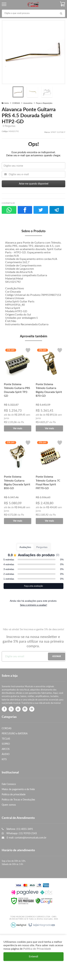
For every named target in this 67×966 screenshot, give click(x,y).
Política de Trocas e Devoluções (18, 799)
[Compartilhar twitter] (41, 210)
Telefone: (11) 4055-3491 (19, 829)
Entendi (33, 956)
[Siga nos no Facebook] (4, 709)
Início (6, 103)
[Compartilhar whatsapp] (9, 210)
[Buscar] (61, 13)
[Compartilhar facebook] (25, 210)
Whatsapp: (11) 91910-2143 (21, 833)
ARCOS (6, 749)
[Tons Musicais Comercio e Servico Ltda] (33, 4)
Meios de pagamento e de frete (18, 789)
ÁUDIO (5, 754)
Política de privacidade (13, 794)
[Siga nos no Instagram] (24, 709)
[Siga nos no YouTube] (18, 709)
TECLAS (6, 738)
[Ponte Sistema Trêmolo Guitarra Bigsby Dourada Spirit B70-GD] (49, 388)
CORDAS (16, 103)
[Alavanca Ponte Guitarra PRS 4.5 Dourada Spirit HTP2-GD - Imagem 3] (46, 91)
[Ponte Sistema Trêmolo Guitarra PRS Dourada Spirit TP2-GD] (18, 388)
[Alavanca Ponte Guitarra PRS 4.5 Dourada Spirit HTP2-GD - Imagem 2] (32, 91)
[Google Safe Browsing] (44, 900)
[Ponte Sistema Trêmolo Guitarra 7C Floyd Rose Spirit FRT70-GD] (49, 481)
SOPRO (6, 744)
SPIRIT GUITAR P (58, 132)
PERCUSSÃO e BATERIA (14, 733)
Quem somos (9, 805)
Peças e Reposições (44, 103)
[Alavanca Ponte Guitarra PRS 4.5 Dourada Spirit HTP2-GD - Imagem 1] (18, 91)
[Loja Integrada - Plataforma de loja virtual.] (41, 925)
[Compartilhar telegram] (56, 210)
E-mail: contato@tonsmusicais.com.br (26, 837)
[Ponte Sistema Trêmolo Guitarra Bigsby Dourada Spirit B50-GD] (18, 481)
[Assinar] (56, 656)
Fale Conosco (9, 784)
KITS (4, 759)
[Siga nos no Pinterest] (31, 709)
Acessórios (27, 103)
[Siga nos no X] (11, 709)
